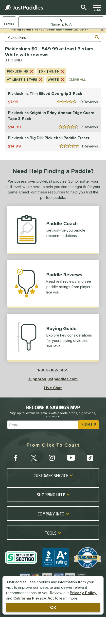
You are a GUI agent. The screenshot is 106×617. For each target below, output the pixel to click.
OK (53, 607)
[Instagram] (52, 458)
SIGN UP (88, 424)
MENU (98, 8)
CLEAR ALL (77, 79)
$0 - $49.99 (48, 71)
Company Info (50, 513)
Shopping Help (51, 494)
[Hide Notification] (102, 29)
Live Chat (53, 387)
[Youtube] (71, 458)
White (53, 79)
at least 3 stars (22, 79)
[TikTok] (90, 458)
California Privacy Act (33, 598)
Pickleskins (17, 71)
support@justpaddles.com (53, 378)
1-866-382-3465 (53, 369)
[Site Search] (83, 8)
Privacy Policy (83, 593)
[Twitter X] (34, 458)
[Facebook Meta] (16, 458)
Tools (50, 532)
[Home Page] (24, 7)
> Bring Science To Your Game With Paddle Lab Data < (49, 29)
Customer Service (51, 475)
